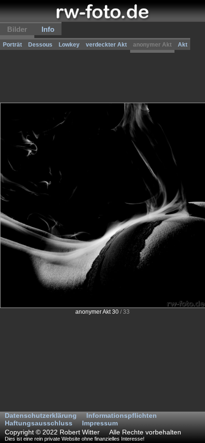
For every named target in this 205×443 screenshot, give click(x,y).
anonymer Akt (152, 44)
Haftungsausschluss (38, 423)
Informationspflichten (121, 415)
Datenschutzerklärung (41, 415)
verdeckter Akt (106, 44)
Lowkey (69, 44)
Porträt (12, 44)
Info (47, 29)
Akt (182, 44)
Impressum (100, 423)
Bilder (17, 29)
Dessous (40, 44)
